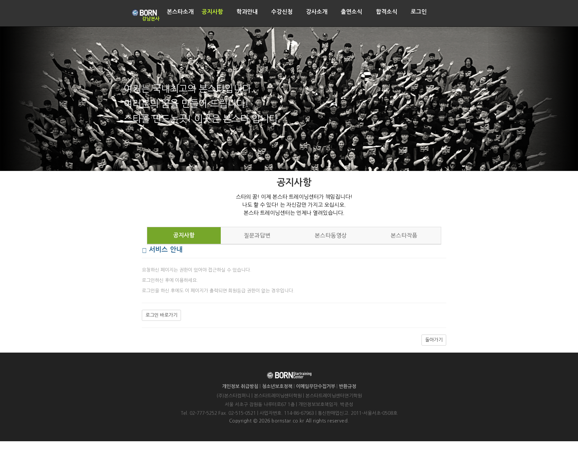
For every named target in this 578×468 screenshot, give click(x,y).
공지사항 (184, 235)
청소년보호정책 (277, 386)
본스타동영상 (331, 235)
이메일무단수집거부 (315, 386)
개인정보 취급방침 (240, 386)
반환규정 (347, 386)
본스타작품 (404, 235)
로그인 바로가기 (161, 315)
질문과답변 (257, 235)
